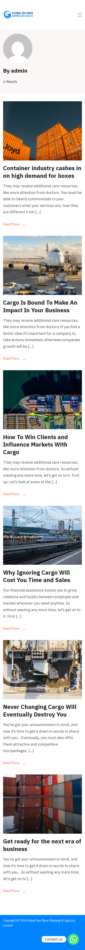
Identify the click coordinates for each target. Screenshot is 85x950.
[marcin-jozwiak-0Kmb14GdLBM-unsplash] (42, 697)
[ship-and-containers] (42, 427)
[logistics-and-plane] (42, 293)
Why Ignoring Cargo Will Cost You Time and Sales (36, 576)
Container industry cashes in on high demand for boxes (42, 171)
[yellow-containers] (42, 159)
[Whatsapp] (73, 939)
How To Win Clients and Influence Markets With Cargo (35, 444)
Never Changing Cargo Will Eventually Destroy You (40, 710)
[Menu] (80, 15)
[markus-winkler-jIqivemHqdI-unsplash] (42, 563)
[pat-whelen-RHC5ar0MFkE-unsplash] (42, 832)
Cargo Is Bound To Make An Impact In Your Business (40, 306)
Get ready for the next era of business (42, 844)
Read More (11, 224)
